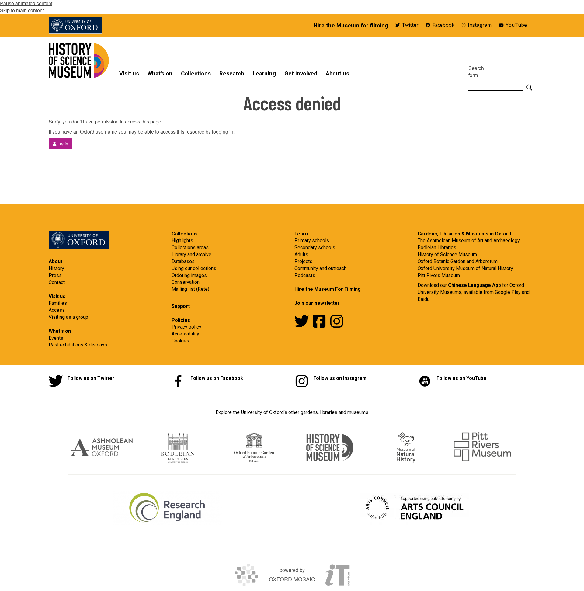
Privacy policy (186, 327)
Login (62, 144)
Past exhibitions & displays (78, 345)
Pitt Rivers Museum (439, 275)
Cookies (180, 341)
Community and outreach (320, 268)
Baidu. (424, 299)
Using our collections (194, 268)
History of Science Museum (447, 254)
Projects (303, 261)
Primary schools (311, 240)
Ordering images (189, 275)
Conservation (186, 282)
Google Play (508, 292)
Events (56, 338)
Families (58, 303)
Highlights (182, 240)
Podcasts (304, 275)
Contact (57, 282)
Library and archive (191, 254)
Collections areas (190, 247)
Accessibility (185, 334)
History (56, 268)
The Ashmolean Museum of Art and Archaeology (469, 240)
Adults (301, 254)
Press (55, 275)
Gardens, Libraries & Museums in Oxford (464, 234)
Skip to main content (22, 10)
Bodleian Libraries (437, 247)
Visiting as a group (68, 317)
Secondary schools (314, 247)
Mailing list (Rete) (190, 289)
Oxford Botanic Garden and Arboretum (458, 261)
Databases (183, 261)
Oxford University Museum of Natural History (465, 268)
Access (57, 310)
